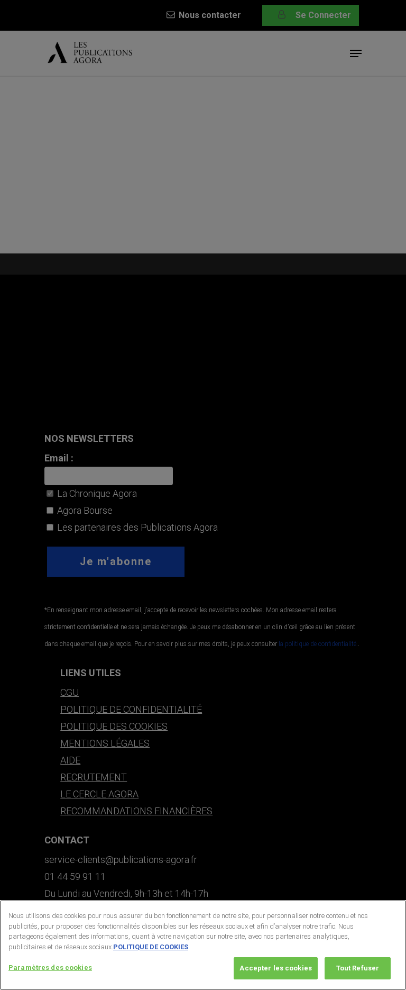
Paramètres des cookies (50, 967)
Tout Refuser (358, 968)
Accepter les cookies (275, 968)
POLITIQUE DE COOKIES (150, 947)
